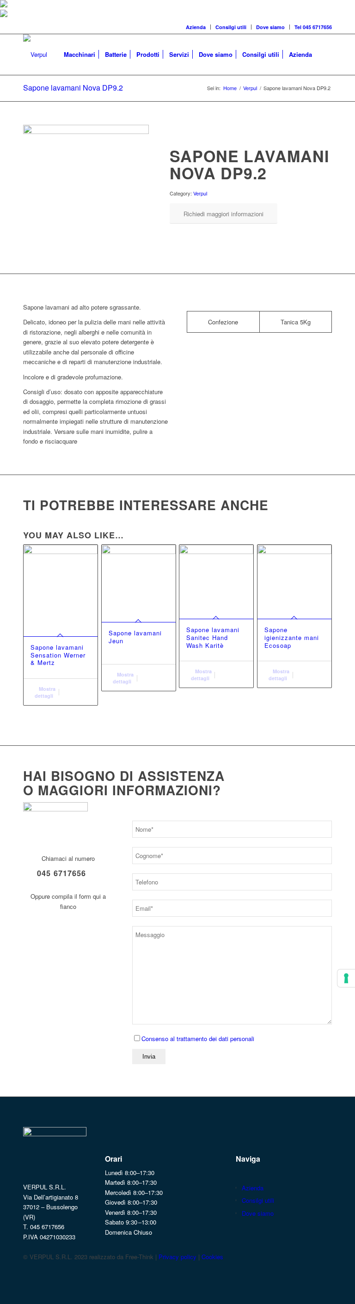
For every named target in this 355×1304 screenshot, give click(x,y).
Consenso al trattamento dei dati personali (197, 1038)
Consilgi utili (230, 27)
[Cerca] (324, 54)
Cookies (212, 1256)
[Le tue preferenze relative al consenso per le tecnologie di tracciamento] (346, 978)
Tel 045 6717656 (313, 27)
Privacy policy (177, 1256)
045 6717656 (61, 873)
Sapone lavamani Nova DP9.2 (73, 87)
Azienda (196, 27)
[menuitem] (196, 27)
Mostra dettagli (45, 692)
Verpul (200, 193)
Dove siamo (270, 27)
